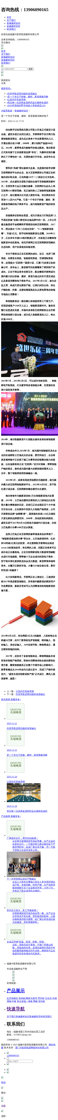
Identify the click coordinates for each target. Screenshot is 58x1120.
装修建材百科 (13, 26)
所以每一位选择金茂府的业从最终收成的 (27, 102)
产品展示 (16, 990)
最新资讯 (6, 88)
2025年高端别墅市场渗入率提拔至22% (26, 105)
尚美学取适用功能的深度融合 (22, 93)
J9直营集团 (6, 111)
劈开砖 (41, 998)
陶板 (35, 1001)
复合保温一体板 (25, 1001)
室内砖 (41, 1001)
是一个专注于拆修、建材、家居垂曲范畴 (27, 96)
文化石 (48, 998)
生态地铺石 (12, 998)
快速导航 (16, 1008)
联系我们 (11, 29)
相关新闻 (11, 699)
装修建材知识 (13, 23)
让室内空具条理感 (16, 99)
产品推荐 (11, 816)
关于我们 (11, 20)
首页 (9, 17)
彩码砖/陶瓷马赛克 (28, 998)
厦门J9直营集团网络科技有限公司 (32, 1047)
